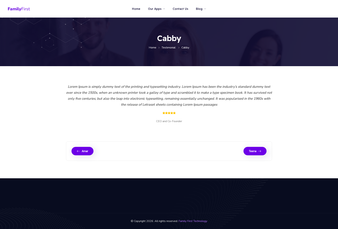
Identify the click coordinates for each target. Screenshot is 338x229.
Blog (199, 9)
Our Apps (154, 9)
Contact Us (180, 9)
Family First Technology (193, 221)
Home (136, 9)
